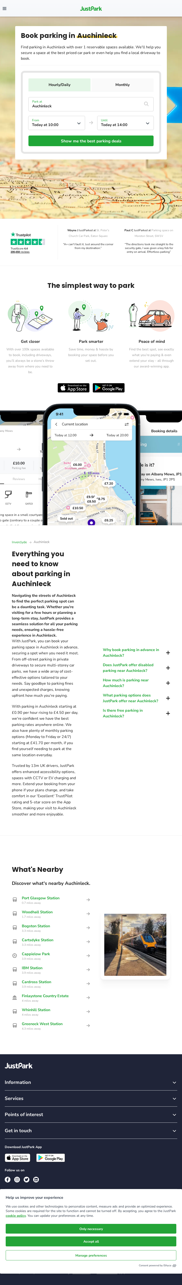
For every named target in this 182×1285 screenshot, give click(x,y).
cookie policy (16, 1215)
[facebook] (7, 1179)
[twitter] (26, 1179)
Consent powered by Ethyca (155, 1265)
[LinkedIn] (36, 1179)
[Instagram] (17, 1179)
